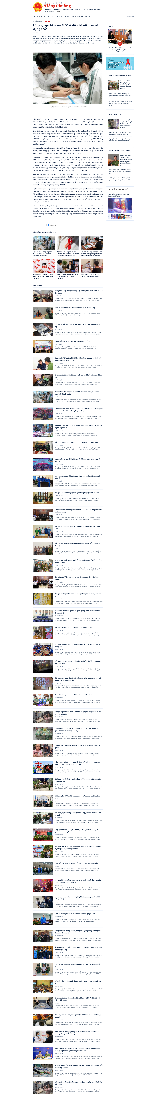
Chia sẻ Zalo (53, 225)
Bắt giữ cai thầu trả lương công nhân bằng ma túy (73, 627)
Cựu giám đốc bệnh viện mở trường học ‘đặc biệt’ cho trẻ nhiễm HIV (119, 139)
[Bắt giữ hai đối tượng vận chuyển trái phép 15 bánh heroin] (43, 498)
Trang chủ (38, 16)
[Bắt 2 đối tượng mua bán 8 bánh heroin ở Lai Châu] (43, 700)
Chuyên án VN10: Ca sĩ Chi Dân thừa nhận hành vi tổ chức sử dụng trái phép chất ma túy (78, 359)
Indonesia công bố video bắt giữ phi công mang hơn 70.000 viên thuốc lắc (77, 898)
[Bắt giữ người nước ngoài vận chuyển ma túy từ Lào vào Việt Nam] (43, 531)
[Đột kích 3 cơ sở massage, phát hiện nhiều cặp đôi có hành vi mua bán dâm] (43, 666)
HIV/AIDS (47, 21)
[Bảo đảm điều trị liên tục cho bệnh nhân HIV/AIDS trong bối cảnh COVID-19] (120, 36)
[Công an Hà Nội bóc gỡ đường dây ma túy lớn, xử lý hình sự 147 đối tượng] (43, 296)
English (58, 11)
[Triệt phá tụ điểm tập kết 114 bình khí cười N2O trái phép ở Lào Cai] (43, 380)
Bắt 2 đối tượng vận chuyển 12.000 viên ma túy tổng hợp (76, 442)
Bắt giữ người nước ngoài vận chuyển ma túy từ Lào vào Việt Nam (77, 528)
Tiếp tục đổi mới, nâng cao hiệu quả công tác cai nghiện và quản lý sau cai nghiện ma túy (77, 831)
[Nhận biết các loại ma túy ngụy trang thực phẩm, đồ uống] (120, 205)
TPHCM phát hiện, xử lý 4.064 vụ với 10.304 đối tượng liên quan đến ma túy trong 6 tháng (77, 730)
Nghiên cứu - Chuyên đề (119, 150)
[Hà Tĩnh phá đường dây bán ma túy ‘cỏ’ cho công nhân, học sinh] (43, 801)
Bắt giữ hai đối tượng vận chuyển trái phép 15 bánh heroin (77, 493)
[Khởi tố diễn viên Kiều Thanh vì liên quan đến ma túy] (43, 313)
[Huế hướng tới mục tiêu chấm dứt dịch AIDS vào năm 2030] (92, 266)
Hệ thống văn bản (77, 16)
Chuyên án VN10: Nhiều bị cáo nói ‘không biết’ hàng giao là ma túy (77, 460)
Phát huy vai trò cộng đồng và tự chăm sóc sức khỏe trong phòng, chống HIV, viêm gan (76, 1033)
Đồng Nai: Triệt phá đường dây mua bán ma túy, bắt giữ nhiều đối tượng (78, 1083)
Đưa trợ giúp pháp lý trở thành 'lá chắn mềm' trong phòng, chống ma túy (119, 95)
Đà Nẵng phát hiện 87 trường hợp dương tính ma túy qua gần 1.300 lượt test (78, 780)
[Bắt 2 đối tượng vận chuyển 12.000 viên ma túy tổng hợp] (43, 447)
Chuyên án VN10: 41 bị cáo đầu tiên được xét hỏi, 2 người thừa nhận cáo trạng (78, 511)
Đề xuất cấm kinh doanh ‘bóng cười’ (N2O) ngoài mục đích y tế (78, 982)
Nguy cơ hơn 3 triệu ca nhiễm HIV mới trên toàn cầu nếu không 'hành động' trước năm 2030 (68, 253)
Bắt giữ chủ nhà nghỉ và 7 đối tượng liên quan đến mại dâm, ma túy (77, 544)
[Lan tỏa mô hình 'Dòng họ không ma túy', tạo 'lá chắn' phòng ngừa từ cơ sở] (43, 565)
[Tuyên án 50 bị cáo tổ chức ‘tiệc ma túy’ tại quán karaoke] (43, 868)
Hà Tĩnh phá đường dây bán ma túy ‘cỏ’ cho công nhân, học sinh (77, 797)
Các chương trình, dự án (120, 76)
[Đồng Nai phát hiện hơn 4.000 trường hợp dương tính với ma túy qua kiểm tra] (43, 717)
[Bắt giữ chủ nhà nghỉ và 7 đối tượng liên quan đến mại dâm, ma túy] (43, 548)
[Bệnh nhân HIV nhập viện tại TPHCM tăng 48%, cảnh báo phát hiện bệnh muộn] (44, 243)
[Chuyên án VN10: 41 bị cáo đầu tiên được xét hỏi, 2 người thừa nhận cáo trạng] (43, 515)
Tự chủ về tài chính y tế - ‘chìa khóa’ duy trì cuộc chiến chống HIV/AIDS (43, 276)
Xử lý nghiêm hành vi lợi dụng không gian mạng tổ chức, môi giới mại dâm (120, 179)
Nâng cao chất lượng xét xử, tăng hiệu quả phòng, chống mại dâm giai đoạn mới (78, 932)
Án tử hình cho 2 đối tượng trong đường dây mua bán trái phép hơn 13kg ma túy (78, 948)
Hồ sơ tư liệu (115, 115)
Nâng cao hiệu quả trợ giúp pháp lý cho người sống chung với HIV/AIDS (67, 276)
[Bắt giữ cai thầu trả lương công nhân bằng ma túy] (43, 632)
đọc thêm (37, 285)
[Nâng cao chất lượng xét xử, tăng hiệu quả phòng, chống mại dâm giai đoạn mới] (43, 936)
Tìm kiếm (129, 16)
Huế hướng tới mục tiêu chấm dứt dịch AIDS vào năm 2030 (90, 275)
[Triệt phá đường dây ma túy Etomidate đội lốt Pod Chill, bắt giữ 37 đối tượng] (43, 1003)
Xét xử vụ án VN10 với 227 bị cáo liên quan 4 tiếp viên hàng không (77, 578)
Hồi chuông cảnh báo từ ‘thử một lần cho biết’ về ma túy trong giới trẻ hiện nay (120, 171)
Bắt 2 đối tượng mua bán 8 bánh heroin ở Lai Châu (74, 695)
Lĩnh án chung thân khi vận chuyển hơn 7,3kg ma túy (75, 914)
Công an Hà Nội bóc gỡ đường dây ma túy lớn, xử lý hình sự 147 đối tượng (79, 292)
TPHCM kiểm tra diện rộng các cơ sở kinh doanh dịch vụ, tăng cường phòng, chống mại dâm (78, 881)
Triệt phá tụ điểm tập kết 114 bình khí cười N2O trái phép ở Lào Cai (78, 376)
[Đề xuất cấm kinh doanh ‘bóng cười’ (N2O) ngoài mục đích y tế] (43, 986)
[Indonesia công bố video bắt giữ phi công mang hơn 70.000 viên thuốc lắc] (43, 902)
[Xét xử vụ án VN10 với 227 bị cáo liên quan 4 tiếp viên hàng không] (43, 582)
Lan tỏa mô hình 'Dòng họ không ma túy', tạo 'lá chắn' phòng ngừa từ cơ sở (78, 561)
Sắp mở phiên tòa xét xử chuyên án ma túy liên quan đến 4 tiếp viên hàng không (78, 1066)
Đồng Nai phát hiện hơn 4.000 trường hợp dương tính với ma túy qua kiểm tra (78, 713)
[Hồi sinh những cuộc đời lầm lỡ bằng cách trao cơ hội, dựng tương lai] (43, 649)
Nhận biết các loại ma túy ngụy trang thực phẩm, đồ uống (119, 195)
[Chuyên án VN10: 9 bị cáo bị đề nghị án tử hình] (43, 346)
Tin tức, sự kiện (38, 21)
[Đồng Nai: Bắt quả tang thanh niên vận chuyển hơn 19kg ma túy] (43, 329)
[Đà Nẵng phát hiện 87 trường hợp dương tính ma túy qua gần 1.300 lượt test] (43, 784)
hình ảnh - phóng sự (118, 189)
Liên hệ (87, 16)
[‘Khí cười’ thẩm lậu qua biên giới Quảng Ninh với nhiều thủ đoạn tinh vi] (43, 616)
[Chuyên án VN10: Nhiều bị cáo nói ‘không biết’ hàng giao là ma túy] (43, 464)
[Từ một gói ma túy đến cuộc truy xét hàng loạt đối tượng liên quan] (43, 750)
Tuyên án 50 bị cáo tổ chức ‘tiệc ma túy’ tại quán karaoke (76, 863)
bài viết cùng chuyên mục (44, 232)
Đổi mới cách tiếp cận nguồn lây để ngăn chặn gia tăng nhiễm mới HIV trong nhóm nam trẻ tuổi (91, 253)
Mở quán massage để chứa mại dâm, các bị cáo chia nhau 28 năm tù (77, 477)
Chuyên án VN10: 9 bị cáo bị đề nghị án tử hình (72, 341)
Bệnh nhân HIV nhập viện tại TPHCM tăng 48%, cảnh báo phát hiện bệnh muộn (42, 253)
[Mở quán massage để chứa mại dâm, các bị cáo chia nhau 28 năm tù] (43, 481)
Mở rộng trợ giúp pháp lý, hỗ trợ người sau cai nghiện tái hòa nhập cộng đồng (120, 103)
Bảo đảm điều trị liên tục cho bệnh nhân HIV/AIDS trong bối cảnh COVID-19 (120, 50)
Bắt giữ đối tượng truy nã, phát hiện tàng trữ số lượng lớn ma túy (78, 595)
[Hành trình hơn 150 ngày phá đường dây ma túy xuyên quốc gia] (43, 969)
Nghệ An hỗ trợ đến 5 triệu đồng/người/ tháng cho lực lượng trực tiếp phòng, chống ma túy (78, 847)
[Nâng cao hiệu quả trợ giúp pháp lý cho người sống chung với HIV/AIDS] (68, 266)
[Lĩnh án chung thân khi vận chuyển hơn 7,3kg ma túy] (43, 919)
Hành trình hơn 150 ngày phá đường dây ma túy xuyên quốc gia (77, 965)
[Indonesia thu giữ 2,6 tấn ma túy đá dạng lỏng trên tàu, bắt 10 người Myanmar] (43, 430)
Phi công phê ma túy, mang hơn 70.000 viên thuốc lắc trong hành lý (77, 1016)
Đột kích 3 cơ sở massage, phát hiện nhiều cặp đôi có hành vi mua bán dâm (78, 662)
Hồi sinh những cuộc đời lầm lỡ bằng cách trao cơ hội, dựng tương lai (77, 645)
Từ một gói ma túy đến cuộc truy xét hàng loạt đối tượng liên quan (78, 746)
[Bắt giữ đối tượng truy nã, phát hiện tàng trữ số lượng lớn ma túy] (43, 599)
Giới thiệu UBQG (49, 16)
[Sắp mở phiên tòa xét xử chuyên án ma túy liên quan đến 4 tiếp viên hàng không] (43, 1070)
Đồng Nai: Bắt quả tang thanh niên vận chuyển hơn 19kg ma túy (77, 325)
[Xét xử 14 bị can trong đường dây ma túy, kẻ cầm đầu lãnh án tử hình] (43, 818)
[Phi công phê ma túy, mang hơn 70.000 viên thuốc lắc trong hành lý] (43, 1020)
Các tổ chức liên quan (63, 16)
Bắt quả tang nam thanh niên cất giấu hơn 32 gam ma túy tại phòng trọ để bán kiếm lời (78, 679)
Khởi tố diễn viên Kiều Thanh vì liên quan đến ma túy (75, 308)
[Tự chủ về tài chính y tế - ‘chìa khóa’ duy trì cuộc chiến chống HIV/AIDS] (44, 266)
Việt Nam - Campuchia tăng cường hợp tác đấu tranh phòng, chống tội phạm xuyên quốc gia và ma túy (78, 1049)
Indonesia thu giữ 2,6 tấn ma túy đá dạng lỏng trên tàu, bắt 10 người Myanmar (78, 426)
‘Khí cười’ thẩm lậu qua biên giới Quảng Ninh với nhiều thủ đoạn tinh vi (77, 612)
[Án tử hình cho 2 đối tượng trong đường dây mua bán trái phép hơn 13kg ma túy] (43, 952)
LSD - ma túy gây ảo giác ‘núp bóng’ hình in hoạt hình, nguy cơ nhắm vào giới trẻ (126, 123)
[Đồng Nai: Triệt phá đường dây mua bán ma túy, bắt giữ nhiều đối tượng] (43, 1087)
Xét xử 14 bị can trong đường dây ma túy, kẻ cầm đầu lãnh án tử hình (78, 814)
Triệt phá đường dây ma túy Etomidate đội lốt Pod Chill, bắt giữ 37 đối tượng (77, 999)
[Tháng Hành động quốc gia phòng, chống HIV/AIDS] (120, 63)
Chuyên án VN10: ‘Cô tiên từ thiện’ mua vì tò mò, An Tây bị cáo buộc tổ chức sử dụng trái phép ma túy (79, 410)
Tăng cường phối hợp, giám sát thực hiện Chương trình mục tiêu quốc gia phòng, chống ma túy (77, 763)
